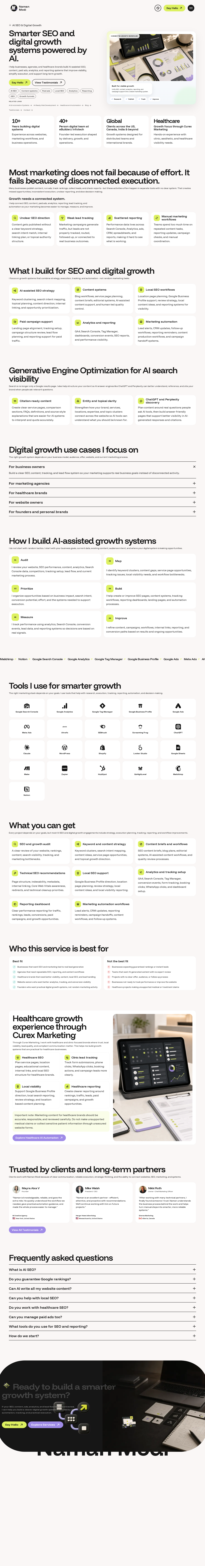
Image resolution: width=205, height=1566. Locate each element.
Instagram (166, 1516)
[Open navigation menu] (191, 8)
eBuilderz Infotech (166, 1525)
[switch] (158, 8)
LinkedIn (166, 1511)
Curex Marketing (166, 1520)
